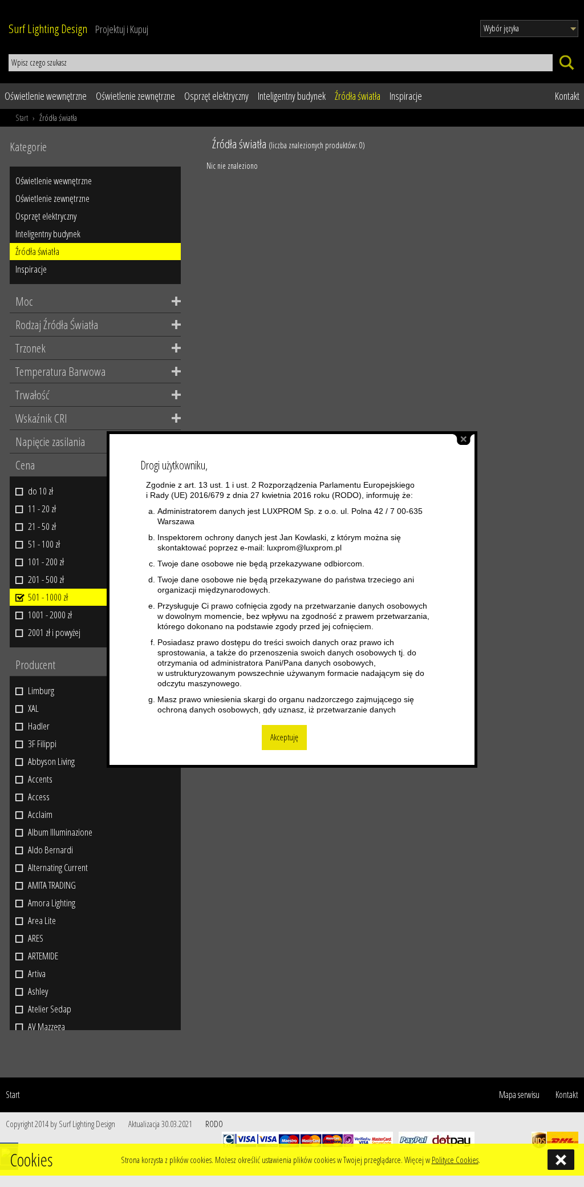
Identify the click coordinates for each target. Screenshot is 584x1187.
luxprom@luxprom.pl (304, 547)
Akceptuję (284, 737)
